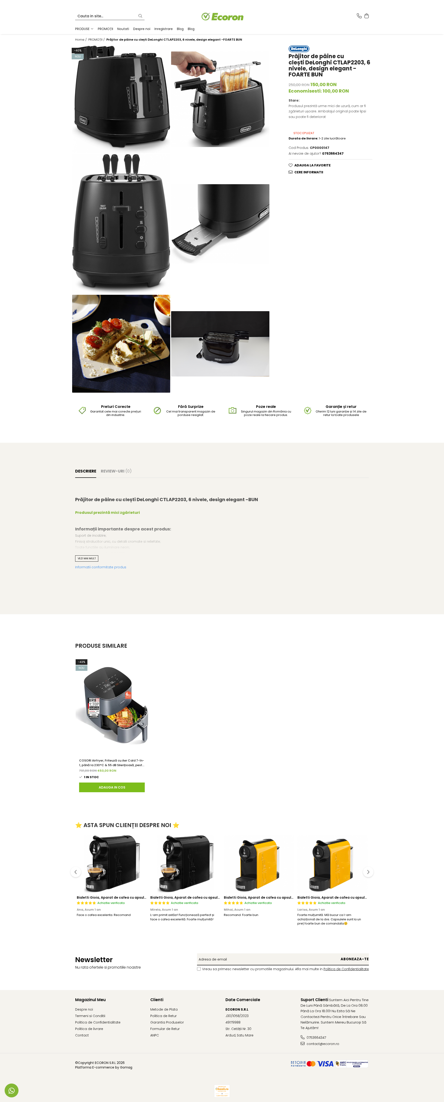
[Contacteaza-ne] (359, 16)
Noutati (123, 29)
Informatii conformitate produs (100, 567)
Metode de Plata (164, 1009)
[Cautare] (140, 16)
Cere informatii (308, 172)
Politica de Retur (163, 1016)
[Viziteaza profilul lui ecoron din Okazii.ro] (222, 1091)
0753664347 (316, 1037)
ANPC (154, 1035)
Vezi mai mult (87, 558)
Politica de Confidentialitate (346, 969)
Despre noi (141, 29)
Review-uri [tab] (116, 471)
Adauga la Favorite (312, 165)
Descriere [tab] (85, 471)
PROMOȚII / (97, 40)
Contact (82, 1035)
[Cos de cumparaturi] (366, 16)
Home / (81, 40)
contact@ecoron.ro (322, 1044)
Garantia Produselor (167, 1022)
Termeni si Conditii (90, 1016)
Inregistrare (163, 29)
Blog (180, 29)
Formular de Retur (165, 1029)
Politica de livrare (89, 1029)
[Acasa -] (222, 16)
